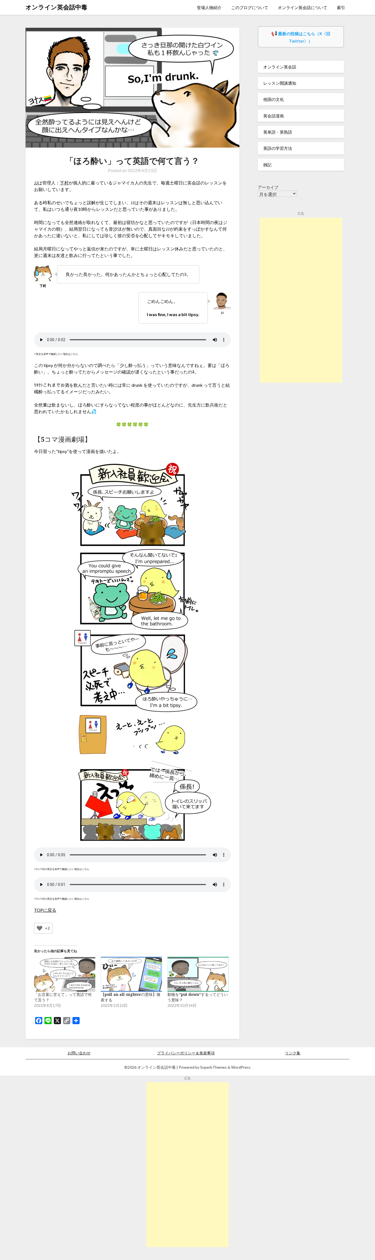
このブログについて (249, 7)
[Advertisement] (301, 300)
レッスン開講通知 (279, 83)
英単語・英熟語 (277, 131)
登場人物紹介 (209, 7)
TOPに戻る (45, 910)
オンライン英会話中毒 (56, 7)
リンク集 (292, 1053)
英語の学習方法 (277, 148)
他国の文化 (273, 99)
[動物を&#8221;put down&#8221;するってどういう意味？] (198, 974)
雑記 (267, 164)
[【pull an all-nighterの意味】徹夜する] (131, 974)
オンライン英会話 (279, 66)
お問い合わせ (79, 1053)
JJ (36, 182)
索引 (341, 7)
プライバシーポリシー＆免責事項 (186, 1053)
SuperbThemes (213, 1067)
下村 (64, 182)
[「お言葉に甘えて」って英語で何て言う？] (64, 974)
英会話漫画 (273, 115)
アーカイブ (268, 187)
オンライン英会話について (302, 7)
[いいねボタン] (39, 928)
